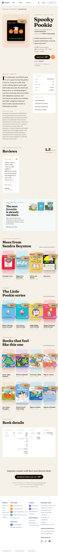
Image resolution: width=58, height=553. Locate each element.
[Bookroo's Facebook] (46, 541)
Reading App (32, 523)
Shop (13, 2)
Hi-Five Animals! (22, 375)
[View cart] (39, 3)
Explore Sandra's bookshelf (47, 247)
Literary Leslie (34, 486)
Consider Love (7, 276)
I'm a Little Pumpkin (6, 408)
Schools (28, 2)
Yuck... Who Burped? (6, 375)
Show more (8, 185)
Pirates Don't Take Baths (21, 408)
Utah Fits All (44, 515)
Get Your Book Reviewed (47, 531)
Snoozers (47, 276)
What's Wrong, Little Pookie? (7, 326)
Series (13, 316)
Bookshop (37, 65)
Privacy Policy (31, 551)
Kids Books (5, 9)
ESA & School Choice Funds (48, 505)
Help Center (5, 512)
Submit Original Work (46, 533)
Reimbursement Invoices (47, 524)
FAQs (3, 510)
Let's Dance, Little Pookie (20, 326)
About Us (4, 505)
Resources (32, 514)
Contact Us (5, 515)
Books (20, 2)
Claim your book (38, 484)
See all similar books (49, 345)
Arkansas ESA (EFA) (46, 510)
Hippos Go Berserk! (19, 277)
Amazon (46, 64)
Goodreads (41, 49)
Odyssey (43, 522)
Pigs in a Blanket (49, 407)
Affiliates (4, 517)
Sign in (44, 2)
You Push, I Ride (35, 375)
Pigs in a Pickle (35, 407)
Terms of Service (19, 551)
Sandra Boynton (40, 31)
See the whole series (49, 296)
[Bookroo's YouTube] (49, 541)
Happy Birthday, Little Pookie (49, 326)
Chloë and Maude (33, 277)
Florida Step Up (45, 517)
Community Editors (34, 525)
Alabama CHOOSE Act (47, 508)
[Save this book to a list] (53, 57)
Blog (3, 508)
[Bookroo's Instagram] (42, 541)
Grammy (7, 188)
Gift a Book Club (14, 518)
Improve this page (40, 482)
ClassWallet (44, 520)
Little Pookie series (48, 34)
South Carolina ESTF (46, 512)
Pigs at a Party (49, 375)
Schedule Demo (33, 511)
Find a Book (32, 520)
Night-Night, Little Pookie (34, 326)
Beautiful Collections (16, 527)
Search (51, 2)
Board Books (13, 9)
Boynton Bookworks (25, 451)
